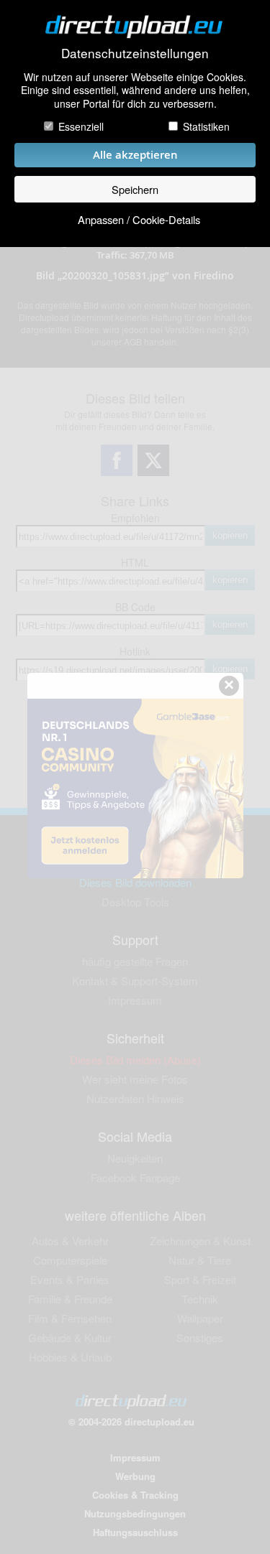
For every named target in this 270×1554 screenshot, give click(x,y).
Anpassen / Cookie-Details (139, 219)
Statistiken (206, 126)
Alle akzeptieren (135, 155)
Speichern (135, 189)
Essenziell (81, 126)
